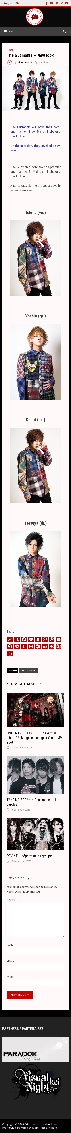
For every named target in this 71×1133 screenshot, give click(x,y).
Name (10, 944)
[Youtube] (52, 3)
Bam (54, 1127)
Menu (11, 31)
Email (10, 960)
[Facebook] (47, 3)
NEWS (10, 50)
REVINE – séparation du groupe (29, 856)
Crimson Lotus (24, 62)
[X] (57, 3)
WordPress (39, 1127)
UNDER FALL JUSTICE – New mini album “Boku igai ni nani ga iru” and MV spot (34, 737)
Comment (14, 900)
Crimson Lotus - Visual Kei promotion (29, 1125)
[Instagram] (62, 3)
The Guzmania (28, 670)
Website (12, 977)
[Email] (66, 3)
